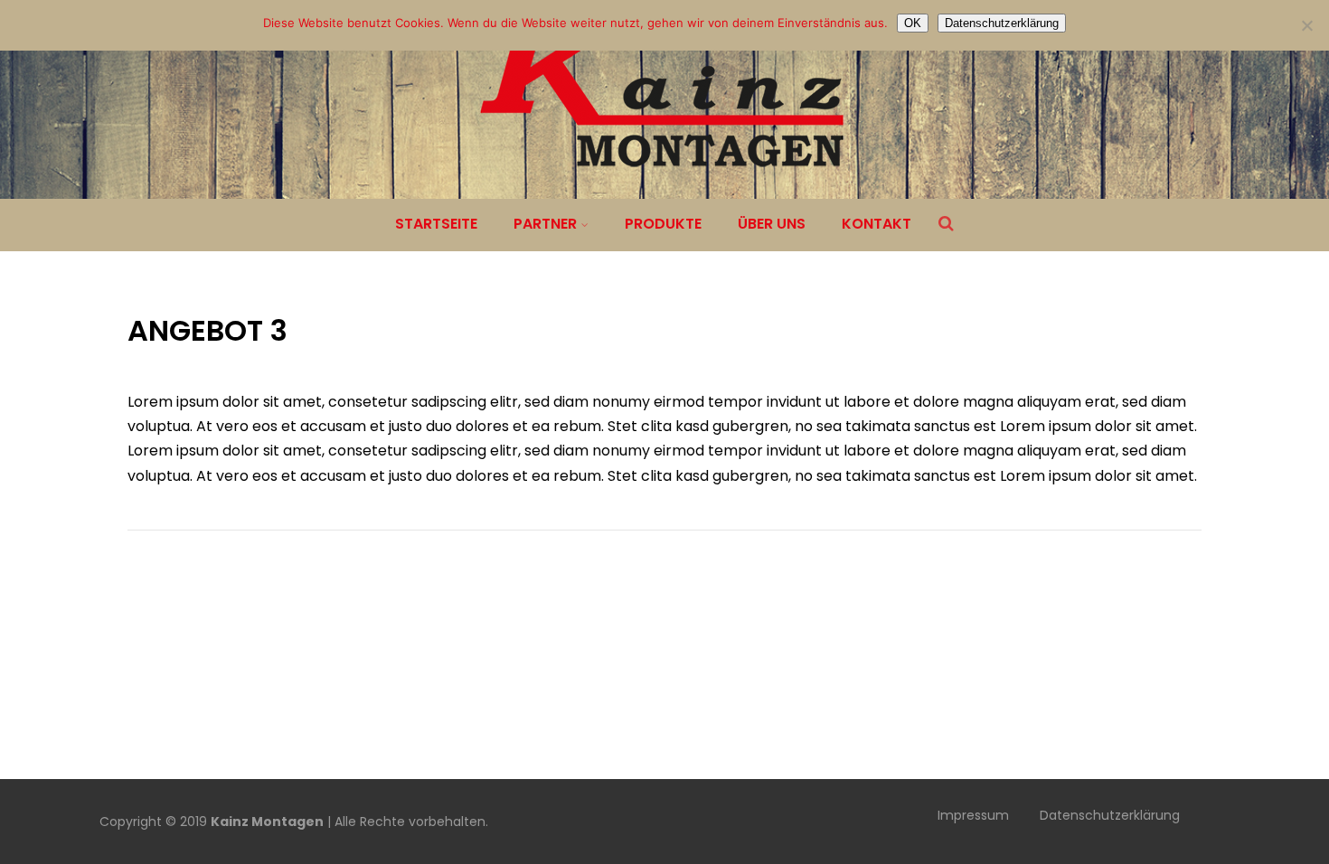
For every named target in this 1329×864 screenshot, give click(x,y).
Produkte (663, 223)
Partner (545, 223)
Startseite (436, 223)
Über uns (772, 223)
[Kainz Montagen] (664, 187)
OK (912, 23)
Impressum (973, 815)
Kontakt (876, 223)
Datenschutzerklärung (1110, 815)
